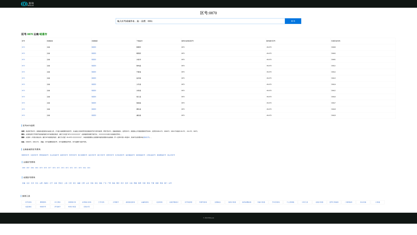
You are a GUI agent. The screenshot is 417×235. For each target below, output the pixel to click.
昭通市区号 (25, 155)
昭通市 (94, 47)
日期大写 (87, 207)
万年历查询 (276, 202)
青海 (148, 183)
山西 (41, 183)
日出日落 (363, 202)
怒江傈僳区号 (82, 155)
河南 (91, 183)
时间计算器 (72, 207)
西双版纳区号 (44, 155)
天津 (32, 183)
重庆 (117, 183)
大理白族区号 (151, 155)
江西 (83, 183)
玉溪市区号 (34, 155)
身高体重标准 (246, 202)
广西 (109, 183)
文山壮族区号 (54, 155)
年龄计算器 (261, 202)
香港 (161, 183)
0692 (84, 168)
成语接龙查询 (130, 202)
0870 (23, 47)
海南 (113, 183)
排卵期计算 (72, 202)
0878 (45, 168)
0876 (54, 168)
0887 (28, 168)
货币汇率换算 (334, 202)
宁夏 (152, 183)
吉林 (55, 183)
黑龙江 (60, 183)
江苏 (70, 183)
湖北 (96, 183)
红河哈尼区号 (119, 155)
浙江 (74, 183)
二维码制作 (348, 202)
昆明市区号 (110, 155)
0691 (88, 168)
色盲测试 (28, 207)
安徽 (23, 183)
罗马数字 (58, 207)
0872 (71, 168)
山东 (87, 183)
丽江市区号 (101, 155)
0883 (36, 168)
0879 (41, 168)
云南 (130, 183)
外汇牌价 (58, 202)
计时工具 (305, 202)
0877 (49, 168)
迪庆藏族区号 (130, 155)
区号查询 (28, 202)
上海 (65, 183)
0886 (32, 168)
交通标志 (218, 202)
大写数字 (116, 202)
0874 (62, 168)
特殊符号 (43, 207)
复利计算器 (232, 202)
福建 (78, 183)
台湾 (170, 183)
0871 (75, 168)
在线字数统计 (174, 202)
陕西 (139, 183)
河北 (36, 183)
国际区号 (146, 137)
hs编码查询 (145, 202)
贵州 (126, 183)
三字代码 (101, 202)
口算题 (377, 202)
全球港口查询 (86, 202)
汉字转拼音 (188, 202)
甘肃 (144, 183)
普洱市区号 (73, 155)
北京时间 (159, 202)
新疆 (157, 183)
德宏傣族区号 (140, 155)
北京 (28, 183)
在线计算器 (319, 202)
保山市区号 (171, 155)
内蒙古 (46, 183)
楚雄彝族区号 (161, 155)
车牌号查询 (203, 202)
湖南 (100, 183)
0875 (58, 168)
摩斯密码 (43, 202)
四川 (122, 183)
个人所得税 (290, 202)
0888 (23, 168)
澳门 (165, 183)
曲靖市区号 (64, 155)
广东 (104, 183)
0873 (67, 168)
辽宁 (51, 183)
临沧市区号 (92, 155)
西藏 (135, 183)
